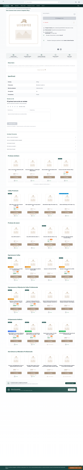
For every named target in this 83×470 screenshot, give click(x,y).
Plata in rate (23, 5)
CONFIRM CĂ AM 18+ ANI (75, 467)
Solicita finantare (70, 40)
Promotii (38, 5)
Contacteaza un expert (70, 383)
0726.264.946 (51, 33)
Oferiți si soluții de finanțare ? (12, 137)
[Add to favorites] (74, 14)
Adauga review (12, 123)
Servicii (43, 5)
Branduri (17, 5)
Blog (78, 5)
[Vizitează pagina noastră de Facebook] (58, 49)
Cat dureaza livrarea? (11, 143)
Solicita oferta (71, 389)
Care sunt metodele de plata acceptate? (14, 140)
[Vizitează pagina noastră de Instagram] (61, 49)
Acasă (7, 8)
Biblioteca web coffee (12, 8)
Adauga (16, 177)
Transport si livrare (31, 5)
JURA (12, 5)
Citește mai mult (41, 70)
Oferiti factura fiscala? (11, 149)
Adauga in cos (60, 18)
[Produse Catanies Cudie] (74, 22)
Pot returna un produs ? (11, 146)
